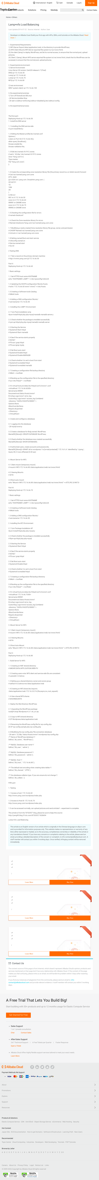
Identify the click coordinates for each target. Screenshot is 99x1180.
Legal (32, 1165)
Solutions (32, 10)
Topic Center (6, 1142)
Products (20, 10)
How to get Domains (34, 1132)
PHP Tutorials (70, 1142)
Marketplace (56, 10)
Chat (12, 1033)
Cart (61, 3)
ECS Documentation (18, 1132)
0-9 (62, 1152)
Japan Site (6, 1132)
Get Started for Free (18, 1015)
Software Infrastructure (52, 1132)
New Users (78, 1132)
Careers (5, 1165)
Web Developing (51, 1142)
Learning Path (68, 1132)
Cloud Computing (18, 1142)
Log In (79, 3)
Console (70, 3)
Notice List (39, 1165)
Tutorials (61, 1142)
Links (47, 1165)
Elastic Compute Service (11, 1122)
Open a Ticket (16, 1046)
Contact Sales (92, 10)
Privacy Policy (23, 1165)
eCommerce (56, 1122)
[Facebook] (32, 1067)
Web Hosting (67, 1122)
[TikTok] (52, 1067)
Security (76, 1122)
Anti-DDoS (29, 1122)
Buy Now (70, 882)
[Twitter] (42, 1067)
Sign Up (91, 3)
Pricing (43, 10)
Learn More (29, 882)
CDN (22, 1122)
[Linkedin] (37, 1067)
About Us (12, 1165)
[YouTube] (47, 1067)
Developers (39, 1142)
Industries (30, 1142)
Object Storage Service (42, 1122)
